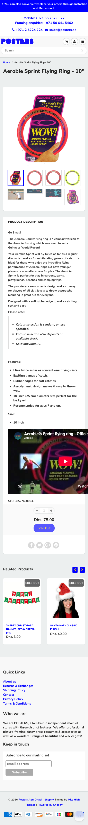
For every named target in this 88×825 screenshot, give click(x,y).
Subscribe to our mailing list (27, 755)
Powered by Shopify (50, 805)
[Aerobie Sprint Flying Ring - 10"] (44, 129)
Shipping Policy (14, 690)
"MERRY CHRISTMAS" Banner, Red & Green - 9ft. (20, 629)
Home (6, 62)
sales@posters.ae (62, 30)
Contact (8, 695)
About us (9, 681)
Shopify (49, 800)
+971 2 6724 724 (29, 30)
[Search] (82, 50)
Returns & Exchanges (18, 686)
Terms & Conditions (17, 703)
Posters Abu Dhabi (30, 800)
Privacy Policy (13, 699)
